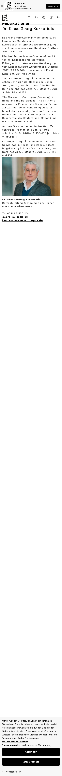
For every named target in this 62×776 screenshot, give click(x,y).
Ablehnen (31, 752)
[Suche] (36, 17)
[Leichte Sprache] (43, 17)
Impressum (9, 745)
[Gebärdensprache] (51, 17)
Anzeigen (53, 6)
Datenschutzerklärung (15, 742)
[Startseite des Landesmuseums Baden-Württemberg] (7, 19)
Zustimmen (31, 761)
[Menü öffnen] (29, 17)
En (58, 17)
